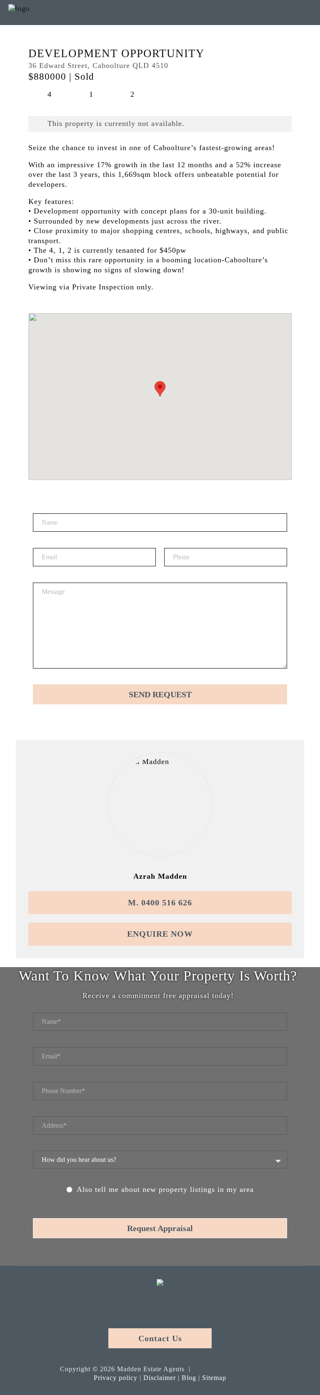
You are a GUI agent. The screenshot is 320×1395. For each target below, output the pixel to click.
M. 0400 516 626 (160, 902)
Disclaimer (159, 1377)
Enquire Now (160, 933)
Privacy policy (116, 1377)
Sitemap (214, 1377)
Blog (189, 1377)
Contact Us (160, 1338)
